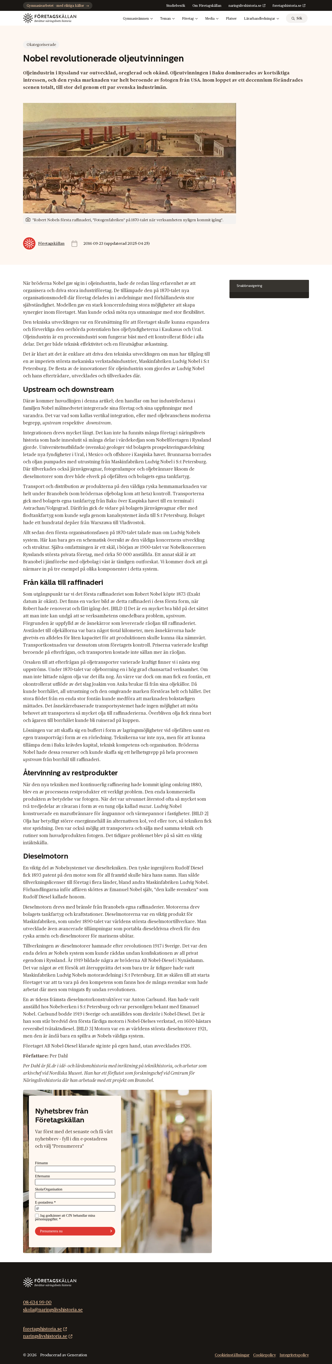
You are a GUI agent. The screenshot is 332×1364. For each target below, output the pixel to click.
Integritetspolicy (294, 1355)
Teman (165, 18)
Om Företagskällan (206, 5)
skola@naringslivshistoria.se (53, 1310)
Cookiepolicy (264, 1355)
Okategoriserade (41, 45)
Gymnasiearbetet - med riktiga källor (55, 5)
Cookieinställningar (232, 1355)
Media (210, 18)
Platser (231, 18)
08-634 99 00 (37, 1302)
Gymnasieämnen (136, 18)
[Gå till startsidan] (49, 18)
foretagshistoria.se (287, 5)
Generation (77, 1355)
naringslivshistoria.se (245, 5)
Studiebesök (175, 5)
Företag (188, 18)
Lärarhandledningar (259, 18)
